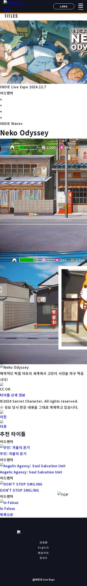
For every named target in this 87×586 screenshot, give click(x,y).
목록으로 (6, 514)
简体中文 (43, 552)
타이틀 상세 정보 (12, 394)
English (43, 547)
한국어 (43, 558)
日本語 (43, 542)
